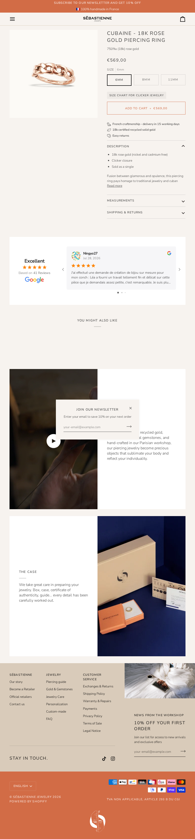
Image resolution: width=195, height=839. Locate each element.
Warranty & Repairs (97, 701)
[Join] (128, 426)
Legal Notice (92, 731)
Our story (16, 682)
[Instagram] (113, 759)
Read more (114, 185)
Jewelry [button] (53, 675)
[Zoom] (54, 74)
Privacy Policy (92, 716)
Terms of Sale (92, 723)
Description (118, 146)
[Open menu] (17, 19)
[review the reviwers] (169, 253)
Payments (90, 708)
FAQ (49, 719)
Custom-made (56, 711)
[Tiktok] (104, 759)
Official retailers (21, 697)
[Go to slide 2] (121, 292)
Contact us (17, 704)
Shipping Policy (94, 693)
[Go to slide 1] (118, 292)
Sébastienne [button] (21, 675)
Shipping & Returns (125, 212)
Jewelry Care (55, 697)
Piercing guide (56, 682)
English (21, 786)
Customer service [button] (92, 677)
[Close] (132, 405)
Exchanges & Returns (98, 686)
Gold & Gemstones (59, 689)
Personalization (57, 704)
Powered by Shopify (28, 801)
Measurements (121, 200)
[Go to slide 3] (125, 292)
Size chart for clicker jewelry (136, 95)
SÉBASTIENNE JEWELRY (32, 797)
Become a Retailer (22, 689)
